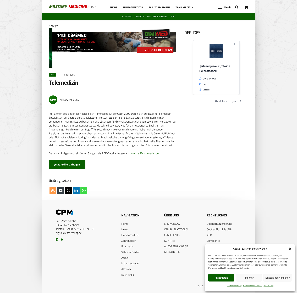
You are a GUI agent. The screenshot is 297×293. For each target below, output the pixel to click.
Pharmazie (127, 246)
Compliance (213, 241)
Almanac (126, 269)
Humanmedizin (130, 235)
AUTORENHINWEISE (176, 246)
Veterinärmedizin (130, 252)
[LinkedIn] (57, 239)
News (124, 229)
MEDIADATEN (172, 252)
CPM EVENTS (172, 235)
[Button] (246, 7)
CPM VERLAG (172, 224)
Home (124, 224)
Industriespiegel (130, 263)
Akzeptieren (221, 278)
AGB (209, 235)
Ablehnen (249, 278)
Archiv (125, 258)
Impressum (268, 285)
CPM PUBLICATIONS (176, 229)
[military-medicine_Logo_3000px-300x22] (72, 6)
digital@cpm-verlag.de (69, 233)
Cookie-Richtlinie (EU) (219, 229)
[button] (290, 248)
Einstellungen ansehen (277, 278)
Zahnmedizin (128, 241)
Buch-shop (127, 275)
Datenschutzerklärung (252, 285)
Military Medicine (69, 100)
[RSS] (62, 239)
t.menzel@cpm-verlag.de (144, 153)
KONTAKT (169, 241)
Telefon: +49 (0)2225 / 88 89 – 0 (75, 229)
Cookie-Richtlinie (234, 285)
